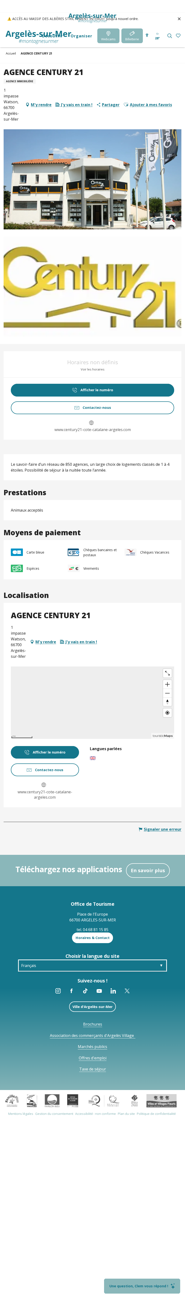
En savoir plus (148, 870)
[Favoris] (178, 36)
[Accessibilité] (147, 35)
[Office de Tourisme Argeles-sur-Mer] (38, 37)
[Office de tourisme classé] (72, 1100)
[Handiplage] (32, 1100)
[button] (169, 36)
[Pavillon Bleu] (52, 1100)
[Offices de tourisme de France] (134, 1100)
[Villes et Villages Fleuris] (161, 1100)
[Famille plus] (12, 1100)
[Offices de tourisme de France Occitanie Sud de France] (104, 1100)
